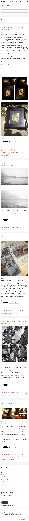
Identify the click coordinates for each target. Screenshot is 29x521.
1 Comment (12, 468)
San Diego (23, 157)
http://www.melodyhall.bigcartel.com (10, 68)
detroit (23, 154)
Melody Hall (5, 5)
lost (16, 155)
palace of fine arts (22, 315)
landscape (3, 232)
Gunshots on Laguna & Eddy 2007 (13, 410)
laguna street (19, 465)
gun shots (15, 465)
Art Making (3, 491)
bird (13, 230)
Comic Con (3, 315)
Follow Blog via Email (7, 501)
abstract (14, 464)
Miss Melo (7, 230)
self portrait (18, 316)
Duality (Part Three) (5, 489)
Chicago (20, 154)
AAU (11, 313)
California (16, 154)
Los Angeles (12, 155)
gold (4, 155)
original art (12, 157)
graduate (7, 400)
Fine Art (7, 315)
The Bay (7, 468)
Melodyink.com (7, 467)
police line (22, 467)
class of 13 (3, 400)
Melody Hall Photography (7, 478)
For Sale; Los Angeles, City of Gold (14, 28)
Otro (6, 152)
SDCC (14, 316)
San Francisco (8, 232)
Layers (2, 483)
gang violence (10, 465)
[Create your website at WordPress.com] (14, 1)
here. (14, 65)
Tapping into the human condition (8, 485)
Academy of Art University (18, 313)
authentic (12, 154)
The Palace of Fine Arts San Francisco (12, 325)
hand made (7, 155)
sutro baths (14, 232)
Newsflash (7, 239)
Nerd (18, 315)
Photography (17, 157)
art (9, 154)
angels (7, 154)
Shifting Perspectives (6, 487)
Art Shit (25, 313)
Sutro (4, 166)
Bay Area (18, 464)
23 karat (12, 152)
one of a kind (7, 157)
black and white (18, 230)
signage (7, 158)
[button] (6, 84)
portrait (2, 401)
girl (10, 315)
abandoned (16, 152)
